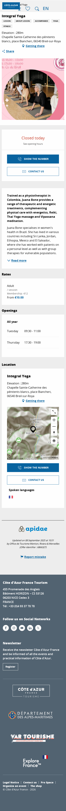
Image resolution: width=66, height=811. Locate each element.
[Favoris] (28, 9)
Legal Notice (11, 782)
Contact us (30, 782)
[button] (36, 8)
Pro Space (47, 782)
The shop (36, 786)
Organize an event (14, 786)
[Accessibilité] (19, 8)
